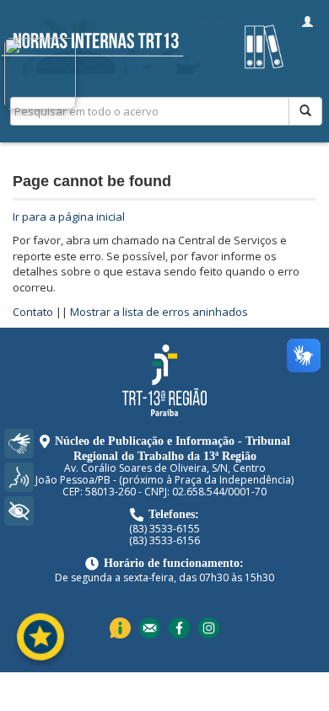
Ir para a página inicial (69, 216)
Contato (33, 311)
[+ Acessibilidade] (19, 511)
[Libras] (19, 443)
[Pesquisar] (305, 111)
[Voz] (19, 477)
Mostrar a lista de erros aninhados (159, 311)
